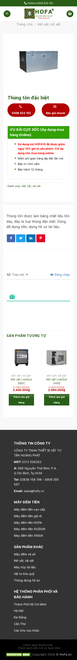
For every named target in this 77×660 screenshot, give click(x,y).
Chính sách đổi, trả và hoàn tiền (39, 648)
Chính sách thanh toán (38, 645)
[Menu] (7, 13)
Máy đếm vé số (24, 554)
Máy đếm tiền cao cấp (29, 509)
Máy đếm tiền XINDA (28, 535)
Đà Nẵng (20, 617)
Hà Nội (18, 610)
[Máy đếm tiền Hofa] (38, 13)
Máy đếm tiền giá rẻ (28, 516)
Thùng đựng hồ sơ (27, 580)
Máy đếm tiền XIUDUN (29, 529)
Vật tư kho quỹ (24, 574)
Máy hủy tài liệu (25, 567)
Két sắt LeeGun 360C (21, 381)
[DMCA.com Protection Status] (18, 654)
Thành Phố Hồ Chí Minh (30, 604)
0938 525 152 (45, 3)
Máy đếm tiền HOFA (28, 522)
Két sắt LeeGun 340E (56, 381)
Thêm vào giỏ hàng (21, 399)
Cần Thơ (20, 624)
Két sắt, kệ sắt (49, 24)
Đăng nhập (62, 274)
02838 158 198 (30, 479)
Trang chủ (24, 24)
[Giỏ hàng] (70, 13)
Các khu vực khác (26, 630)
